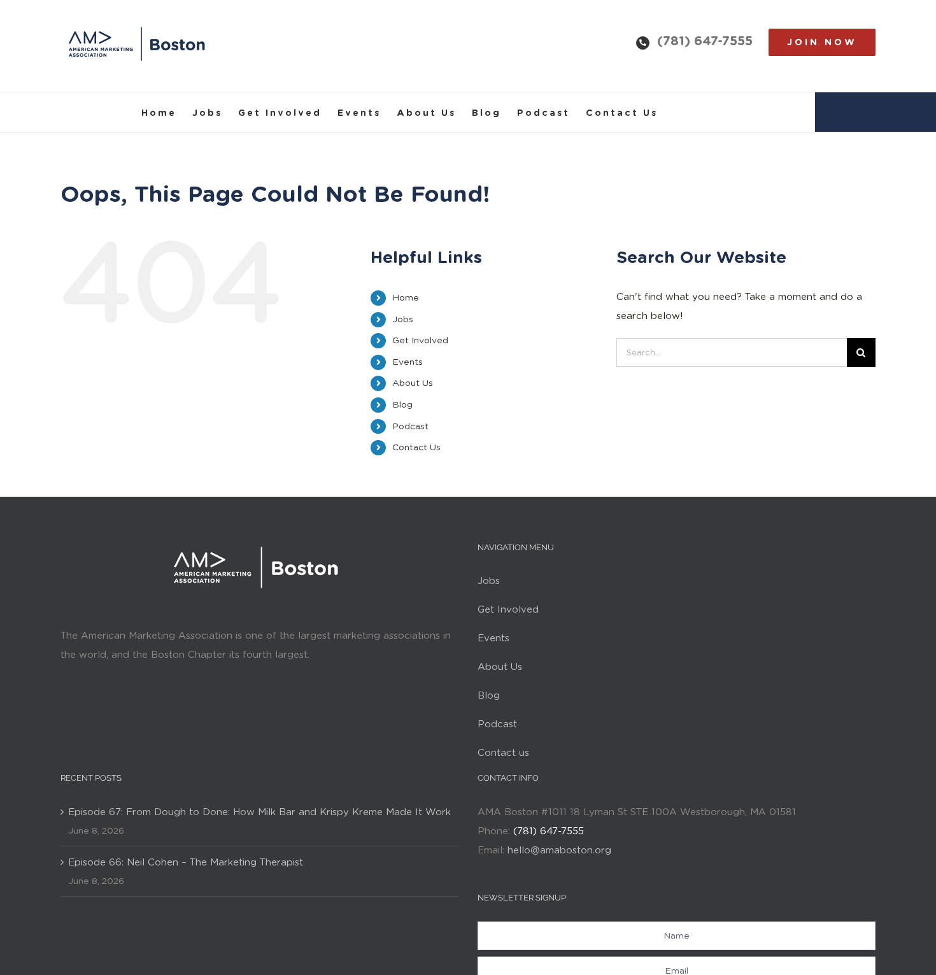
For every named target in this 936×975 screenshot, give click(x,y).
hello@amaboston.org (559, 850)
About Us (412, 383)
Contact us (503, 752)
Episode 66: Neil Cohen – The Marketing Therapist (185, 862)
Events (407, 362)
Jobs (402, 319)
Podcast (410, 426)
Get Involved (420, 340)
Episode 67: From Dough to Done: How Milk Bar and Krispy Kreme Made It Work (259, 812)
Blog (402, 404)
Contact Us (416, 447)
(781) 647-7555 (705, 40)
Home (405, 297)
